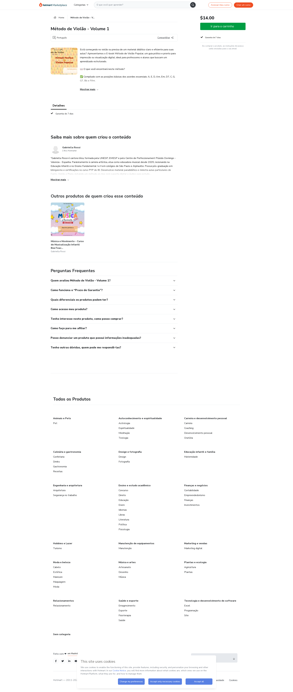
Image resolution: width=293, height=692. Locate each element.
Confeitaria (58, 456)
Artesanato (125, 567)
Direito (122, 495)
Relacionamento (62, 605)
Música (122, 577)
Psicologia (124, 529)
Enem (122, 505)
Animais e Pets (62, 418)
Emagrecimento (127, 605)
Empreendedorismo (194, 495)
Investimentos (192, 505)
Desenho (123, 572)
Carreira (188, 423)
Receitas (58, 471)
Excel (187, 605)
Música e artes (127, 562)
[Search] (193, 5)
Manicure (58, 577)
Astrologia (124, 423)
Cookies (233, 680)
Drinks (56, 461)
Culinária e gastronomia (67, 452)
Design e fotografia (130, 452)
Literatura (124, 519)
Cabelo (57, 567)
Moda (56, 586)
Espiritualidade (126, 428)
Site (186, 615)
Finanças (188, 500)
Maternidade (191, 456)
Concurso (123, 490)
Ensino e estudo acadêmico (135, 485)
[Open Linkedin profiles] (69, 661)
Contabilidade (191, 490)
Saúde (122, 620)
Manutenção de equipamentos (136, 543)
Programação (191, 610)
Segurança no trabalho (65, 495)
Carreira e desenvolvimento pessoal (205, 418)
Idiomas (123, 510)
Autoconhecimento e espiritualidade (140, 418)
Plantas (188, 572)
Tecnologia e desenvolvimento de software (210, 600)
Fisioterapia (125, 615)
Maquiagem (59, 582)
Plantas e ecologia (195, 562)
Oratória (188, 438)
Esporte (123, 610)
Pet (55, 423)
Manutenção (125, 548)
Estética (57, 572)
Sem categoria (61, 634)
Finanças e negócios (196, 485)
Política (123, 524)
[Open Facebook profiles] (56, 661)
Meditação (124, 433)
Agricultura (190, 567)
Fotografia (124, 461)
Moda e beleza (61, 562)
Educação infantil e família (199, 452)
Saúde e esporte (128, 600)
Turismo (57, 548)
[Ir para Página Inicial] (54, 4)
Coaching (189, 428)
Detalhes (59, 105)
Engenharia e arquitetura (67, 485)
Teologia (123, 438)
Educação (124, 500)
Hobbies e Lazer (62, 543)
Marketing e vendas (195, 543)
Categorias (79, 5)
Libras (122, 514)
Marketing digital (193, 548)
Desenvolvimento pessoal (198, 433)
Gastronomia (60, 466)
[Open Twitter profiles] (62, 661)
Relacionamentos (63, 600)
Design (122, 456)
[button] (111, 280)
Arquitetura (59, 490)
